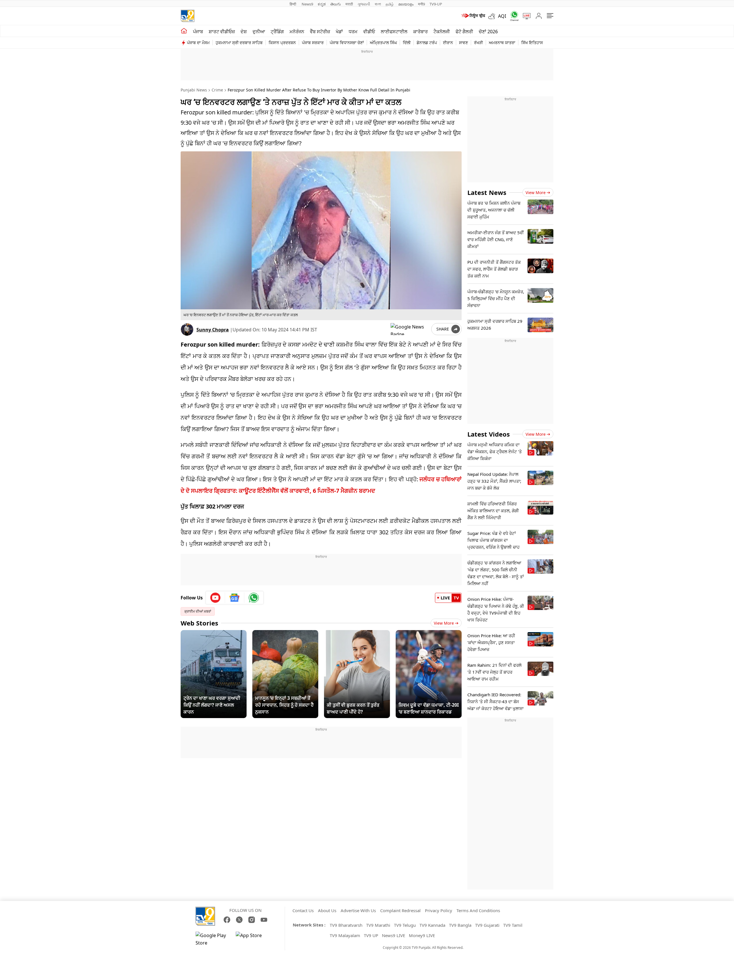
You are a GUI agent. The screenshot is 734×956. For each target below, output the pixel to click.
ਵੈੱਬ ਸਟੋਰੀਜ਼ (320, 31)
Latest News (486, 192)
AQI (502, 16)
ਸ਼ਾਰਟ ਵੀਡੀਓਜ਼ (222, 31)
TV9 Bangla (460, 925)
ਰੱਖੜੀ (478, 42)
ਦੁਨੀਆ (259, 31)
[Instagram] (251, 919)
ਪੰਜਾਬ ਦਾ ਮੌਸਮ (198, 42)
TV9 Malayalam (345, 935)
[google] (410, 329)
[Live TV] (525, 16)
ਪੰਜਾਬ (198, 31)
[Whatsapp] (512, 16)
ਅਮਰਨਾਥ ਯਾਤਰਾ (502, 42)
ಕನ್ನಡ (322, 4)
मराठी (349, 4)
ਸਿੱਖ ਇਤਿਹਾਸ (532, 42)
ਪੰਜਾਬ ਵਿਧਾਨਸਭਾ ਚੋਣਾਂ (347, 42)
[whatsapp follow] (253, 598)
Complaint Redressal (400, 910)
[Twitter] (239, 919)
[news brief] (472, 16)
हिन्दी (293, 4)
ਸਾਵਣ (463, 42)
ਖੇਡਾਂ (339, 31)
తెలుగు (335, 4)
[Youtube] (215, 598)
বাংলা (378, 4)
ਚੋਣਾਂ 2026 (488, 31)
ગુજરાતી (364, 4)
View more (536, 192)
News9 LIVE (393, 935)
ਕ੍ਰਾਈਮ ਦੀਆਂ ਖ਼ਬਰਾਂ (197, 611)
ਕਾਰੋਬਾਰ (420, 31)
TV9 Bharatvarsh (346, 925)
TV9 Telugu (405, 925)
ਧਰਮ (353, 31)
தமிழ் (390, 4)
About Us (327, 910)
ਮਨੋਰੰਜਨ (297, 31)
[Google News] (234, 598)
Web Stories (199, 623)
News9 (307, 4)
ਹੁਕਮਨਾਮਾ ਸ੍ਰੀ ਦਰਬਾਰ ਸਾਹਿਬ (239, 42)
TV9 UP (371, 935)
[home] (184, 31)
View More (444, 623)
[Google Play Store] (213, 939)
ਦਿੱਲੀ (407, 42)
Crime (217, 90)
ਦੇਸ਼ (244, 31)
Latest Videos (488, 434)
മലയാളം (405, 4)
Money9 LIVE (422, 935)
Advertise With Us (358, 910)
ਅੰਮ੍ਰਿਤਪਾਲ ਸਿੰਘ (383, 42)
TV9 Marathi (378, 925)
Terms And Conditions (478, 910)
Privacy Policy (438, 910)
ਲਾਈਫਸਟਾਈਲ (394, 31)
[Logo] (187, 16)
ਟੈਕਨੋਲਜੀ (442, 31)
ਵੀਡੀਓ (369, 31)
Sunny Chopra (212, 329)
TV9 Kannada (432, 925)
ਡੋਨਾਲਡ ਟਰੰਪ (427, 42)
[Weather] (493, 16)
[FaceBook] (227, 919)
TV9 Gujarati (487, 925)
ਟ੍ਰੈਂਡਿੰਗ (277, 31)
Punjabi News (194, 90)
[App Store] (253, 939)
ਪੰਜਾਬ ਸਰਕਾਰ (313, 42)
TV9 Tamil (512, 925)
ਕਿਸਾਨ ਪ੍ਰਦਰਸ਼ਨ (282, 42)
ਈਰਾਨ (448, 42)
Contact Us (303, 910)
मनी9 (421, 4)
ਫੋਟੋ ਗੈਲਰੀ (464, 31)
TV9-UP (436, 4)
